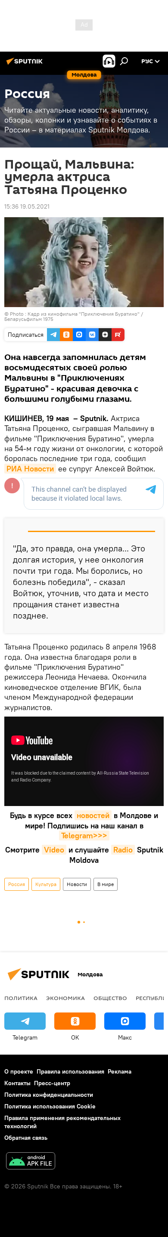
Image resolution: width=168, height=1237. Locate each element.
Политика (20, 998)
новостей (93, 815)
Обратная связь (25, 1138)
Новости (77, 884)
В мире (105, 884)
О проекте (18, 1071)
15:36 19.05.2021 (27, 206)
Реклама (119, 1071)
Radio (123, 850)
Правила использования (70, 1071)
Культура (45, 884)
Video (54, 850)
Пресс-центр (52, 1083)
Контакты (17, 1083)
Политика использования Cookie (50, 1106)
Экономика (65, 998)
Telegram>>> (84, 835)
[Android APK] (30, 1162)
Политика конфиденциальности (48, 1095)
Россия (16, 884)
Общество (110, 998)
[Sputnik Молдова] (25, 64)
